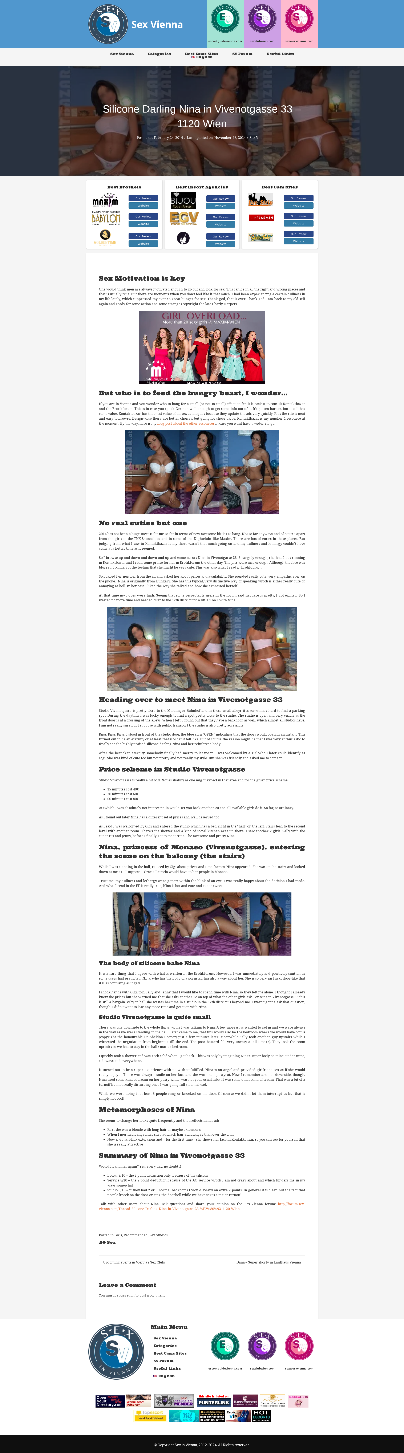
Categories (159, 54)
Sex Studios (158, 1235)
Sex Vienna (122, 54)
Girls (118, 1235)
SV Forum (242, 54)
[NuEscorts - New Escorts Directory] (184, 1415)
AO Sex (107, 1242)
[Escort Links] (298, 1401)
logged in (126, 1295)
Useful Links (280, 54)
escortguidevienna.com (225, 41)
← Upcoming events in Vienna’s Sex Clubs (132, 1262)
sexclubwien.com (262, 41)
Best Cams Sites (201, 54)
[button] (143, 198)
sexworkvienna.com (299, 41)
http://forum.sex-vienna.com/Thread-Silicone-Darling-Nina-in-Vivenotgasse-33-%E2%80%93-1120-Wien (202, 1206)
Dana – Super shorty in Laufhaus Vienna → (271, 1262)
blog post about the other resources (185, 423)
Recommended (136, 1235)
